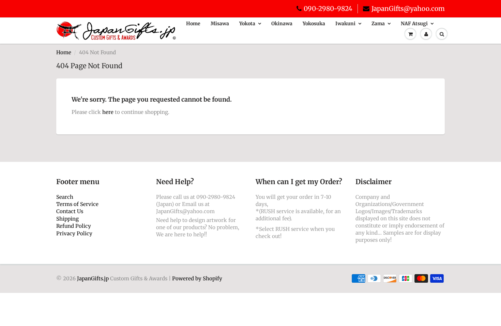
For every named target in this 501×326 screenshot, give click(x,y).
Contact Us (69, 211)
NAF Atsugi (414, 23)
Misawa (220, 23)
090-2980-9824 (328, 8)
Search (64, 197)
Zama (378, 23)
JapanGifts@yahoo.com (408, 8)
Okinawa (281, 23)
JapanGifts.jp (93, 278)
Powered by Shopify (197, 278)
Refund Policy (73, 226)
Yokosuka (314, 23)
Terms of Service (77, 204)
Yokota (247, 23)
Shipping (67, 219)
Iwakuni (345, 23)
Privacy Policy (74, 233)
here (107, 112)
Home (193, 23)
